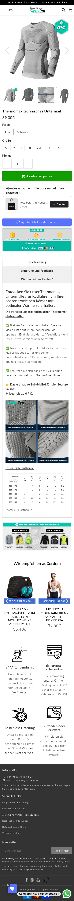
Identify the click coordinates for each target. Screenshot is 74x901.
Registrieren (61, 850)
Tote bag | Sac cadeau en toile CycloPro (34, 202)
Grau (8, 132)
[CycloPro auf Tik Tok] (46, 882)
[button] (37, 222)
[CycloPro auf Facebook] (27, 880)
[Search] (63, 9)
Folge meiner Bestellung (15, 802)
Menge (7, 155)
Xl (29, 148)
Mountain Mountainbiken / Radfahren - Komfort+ (54, 614)
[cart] (70, 9)
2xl (39, 148)
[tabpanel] (10, 95)
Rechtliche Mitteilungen (15, 820)
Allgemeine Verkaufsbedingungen (20, 814)
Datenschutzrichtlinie (14, 826)
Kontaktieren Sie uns (13, 808)
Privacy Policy (63, 861)
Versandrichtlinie (11, 833)
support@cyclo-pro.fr (26, 780)
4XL (60, 148)
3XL (49, 148)
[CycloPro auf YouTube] (38, 880)
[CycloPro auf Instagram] (32, 880)
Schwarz (22, 132)
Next (67, 50)
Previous (6, 50)
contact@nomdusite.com (31, 869)
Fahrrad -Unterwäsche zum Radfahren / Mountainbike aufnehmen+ (19, 616)
